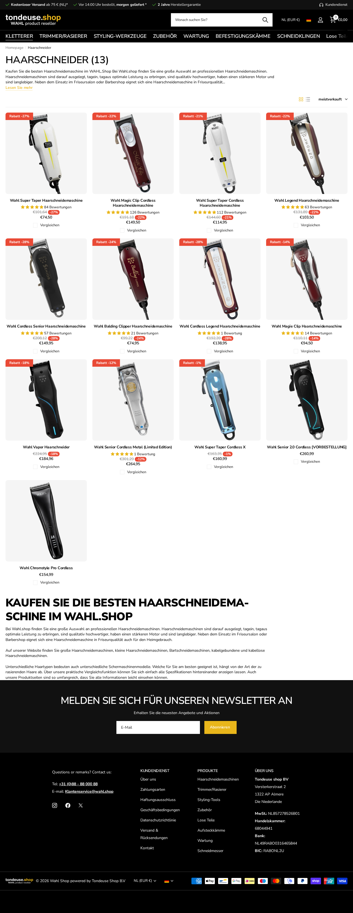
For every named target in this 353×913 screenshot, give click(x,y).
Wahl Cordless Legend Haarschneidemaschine (220, 326)
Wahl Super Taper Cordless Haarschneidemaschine (220, 203)
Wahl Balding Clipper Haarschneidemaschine (133, 326)
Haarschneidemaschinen (218, 779)
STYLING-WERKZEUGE (120, 36)
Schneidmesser (210, 850)
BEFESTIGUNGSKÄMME (243, 36)
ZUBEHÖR (165, 36)
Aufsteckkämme (211, 830)
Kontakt (147, 848)
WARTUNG (196, 36)
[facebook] (67, 805)
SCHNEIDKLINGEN (298, 36)
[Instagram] (54, 805)
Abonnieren (220, 727)
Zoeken (265, 20)
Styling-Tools (208, 799)
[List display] (308, 99)
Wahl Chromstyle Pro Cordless (46, 568)
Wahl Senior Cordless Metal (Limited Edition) (133, 447)
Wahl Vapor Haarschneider (46, 447)
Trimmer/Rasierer (211, 789)
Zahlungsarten (152, 789)
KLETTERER (19, 36)
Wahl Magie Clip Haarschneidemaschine (307, 326)
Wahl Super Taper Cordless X (219, 447)
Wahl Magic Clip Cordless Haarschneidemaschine (133, 203)
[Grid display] (301, 99)
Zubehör (204, 810)
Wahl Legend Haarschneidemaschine (306, 200)
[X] (81, 805)
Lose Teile (337, 36)
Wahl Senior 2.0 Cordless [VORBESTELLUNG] (307, 447)
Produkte (207, 770)
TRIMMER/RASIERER (63, 36)
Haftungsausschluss (158, 799)
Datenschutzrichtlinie (158, 820)
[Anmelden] (320, 20)
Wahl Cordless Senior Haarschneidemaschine (46, 326)
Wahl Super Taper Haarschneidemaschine (46, 200)
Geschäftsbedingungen (160, 810)
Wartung (205, 840)
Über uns (148, 779)
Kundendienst (155, 770)
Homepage (14, 47)
